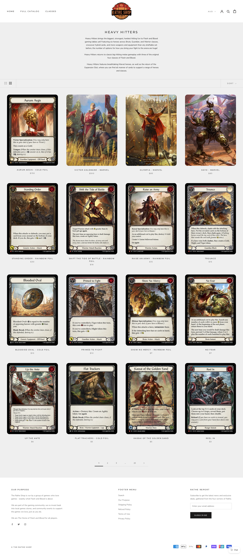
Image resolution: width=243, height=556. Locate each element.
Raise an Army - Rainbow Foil (151, 258)
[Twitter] (19, 524)
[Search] (228, 11)
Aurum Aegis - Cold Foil (32, 170)
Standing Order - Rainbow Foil (32, 258)
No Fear (210, 350)
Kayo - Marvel (210, 170)
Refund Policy (124, 509)
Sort (231, 83)
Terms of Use (124, 514)
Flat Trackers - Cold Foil (92, 438)
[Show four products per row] (10, 83)
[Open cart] (234, 11)
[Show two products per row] (5, 83)
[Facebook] (12, 524)
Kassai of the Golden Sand (151, 438)
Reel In (210, 438)
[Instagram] (25, 524)
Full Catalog (29, 11)
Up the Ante (32, 438)
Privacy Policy (124, 518)
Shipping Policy (125, 504)
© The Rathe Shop (21, 547)
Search (121, 495)
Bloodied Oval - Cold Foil (32, 350)
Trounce (210, 258)
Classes (50, 11)
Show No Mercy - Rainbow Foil (151, 350)
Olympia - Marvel (151, 170)
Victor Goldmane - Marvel (92, 170)
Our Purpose (124, 500)
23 (135, 463)
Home (10, 11)
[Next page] (144, 463)
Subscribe (200, 515)
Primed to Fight (91, 350)
